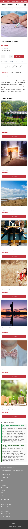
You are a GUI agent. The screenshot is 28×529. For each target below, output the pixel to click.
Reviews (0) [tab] (5, 76)
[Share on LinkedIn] (20, 66)
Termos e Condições (5, 516)
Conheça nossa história (6, 474)
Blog (2, 495)
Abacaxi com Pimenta (8, 250)
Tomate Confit (6, 290)
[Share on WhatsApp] (2, 66)
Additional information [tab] (15, 72)
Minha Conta (24, 1)
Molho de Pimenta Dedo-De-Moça (11, 410)
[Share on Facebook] (6, 66)
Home (2, 8)
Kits (2, 492)
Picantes (15, 61)
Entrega (19, 526)
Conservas (3, 485)
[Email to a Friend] (13, 66)
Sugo (3, 370)
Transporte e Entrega (15, 1)
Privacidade (9, 526)
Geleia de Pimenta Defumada (10, 210)
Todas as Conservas (9, 8)
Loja (2, 483)
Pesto (3, 330)
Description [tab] (5, 72)
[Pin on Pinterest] (16, 66)
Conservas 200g (9, 61)
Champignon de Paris (8, 130)
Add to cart (19, 56)
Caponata (5, 170)
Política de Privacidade (6, 513)
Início (2, 480)
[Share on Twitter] (9, 66)
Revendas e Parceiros (5, 1)
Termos (14, 526)
